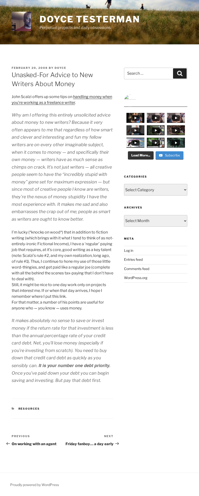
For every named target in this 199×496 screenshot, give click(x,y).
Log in (128, 250)
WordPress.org (135, 278)
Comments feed (136, 269)
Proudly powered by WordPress (34, 485)
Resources (29, 408)
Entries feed (133, 259)
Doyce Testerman (90, 19)
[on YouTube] (155, 101)
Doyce (60, 68)
